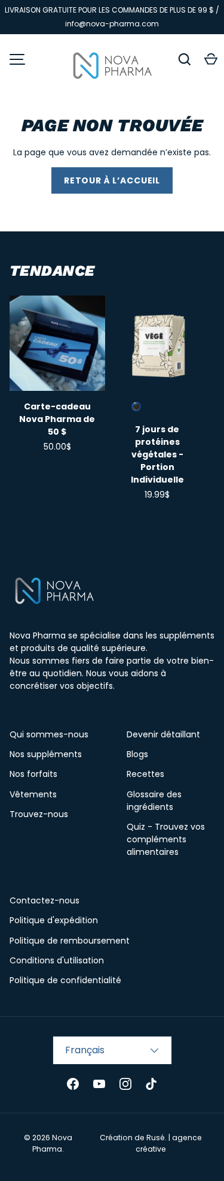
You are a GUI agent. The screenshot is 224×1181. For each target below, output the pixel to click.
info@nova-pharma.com (112, 24)
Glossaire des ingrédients (154, 800)
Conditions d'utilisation (57, 960)
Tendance (52, 270)
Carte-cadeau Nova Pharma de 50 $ (57, 419)
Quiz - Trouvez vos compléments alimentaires (166, 839)
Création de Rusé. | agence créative (151, 1142)
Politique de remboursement (70, 941)
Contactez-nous (44, 900)
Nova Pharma (52, 1142)
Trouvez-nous (39, 814)
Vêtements (33, 794)
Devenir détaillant (163, 734)
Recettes (145, 774)
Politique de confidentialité (65, 980)
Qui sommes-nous (49, 734)
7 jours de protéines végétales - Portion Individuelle (157, 454)
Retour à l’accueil (112, 180)
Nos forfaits (33, 774)
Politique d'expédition (54, 920)
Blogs (137, 754)
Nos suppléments (46, 754)
